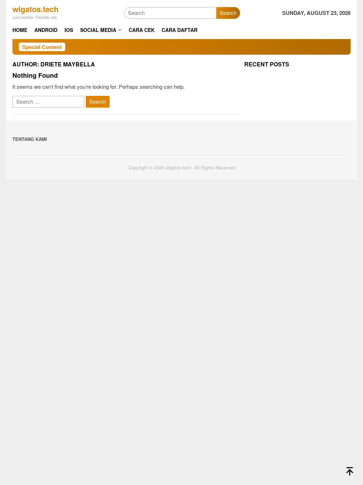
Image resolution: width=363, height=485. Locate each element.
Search (228, 12)
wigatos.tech (35, 9)
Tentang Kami (29, 139)
